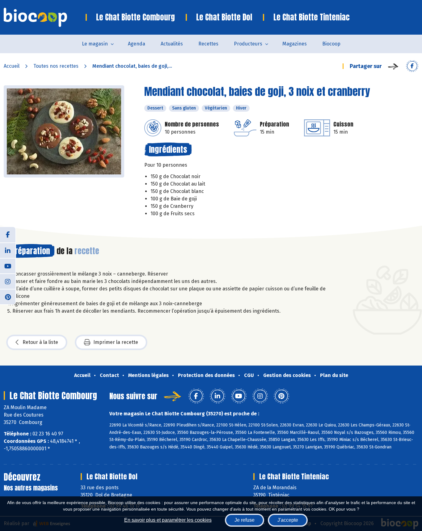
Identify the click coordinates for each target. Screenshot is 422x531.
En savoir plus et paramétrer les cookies (168, 520)
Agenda (136, 44)
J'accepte (287, 520)
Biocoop (331, 44)
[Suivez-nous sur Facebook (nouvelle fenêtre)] (7, 234)
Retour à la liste (40, 342)
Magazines (294, 44)
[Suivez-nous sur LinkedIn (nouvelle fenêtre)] (7, 250)
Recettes (208, 44)
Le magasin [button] (95, 44)
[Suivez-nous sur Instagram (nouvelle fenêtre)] (7, 281)
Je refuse (244, 520)
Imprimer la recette (115, 342)
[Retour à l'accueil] (45, 17)
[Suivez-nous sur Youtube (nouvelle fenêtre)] (7, 265)
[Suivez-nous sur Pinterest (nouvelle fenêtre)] (7, 296)
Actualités (172, 44)
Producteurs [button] (248, 44)
